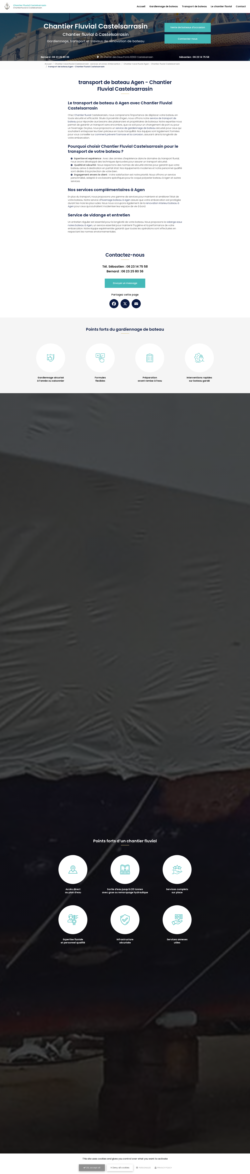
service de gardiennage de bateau (136, 128)
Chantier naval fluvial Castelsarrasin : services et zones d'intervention (87, 63)
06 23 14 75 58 (201, 57)
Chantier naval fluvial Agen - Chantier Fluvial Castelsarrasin (152, 63)
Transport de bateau (194, 6)
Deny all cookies (120, 1167)
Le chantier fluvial (221, 6)
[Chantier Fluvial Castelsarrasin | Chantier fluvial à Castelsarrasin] (7, 6)
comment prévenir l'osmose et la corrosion (119, 134)
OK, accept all (93, 1167)
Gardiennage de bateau (163, 6)
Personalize (144, 1167)
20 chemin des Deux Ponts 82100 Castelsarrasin (126, 57)
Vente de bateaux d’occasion (187, 27)
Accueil (141, 6)
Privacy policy (164, 1167)
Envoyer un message (125, 283)
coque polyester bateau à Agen (152, 178)
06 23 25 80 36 (60, 57)
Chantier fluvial (82, 115)
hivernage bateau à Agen (115, 200)
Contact (241, 6)
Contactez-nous (187, 39)
